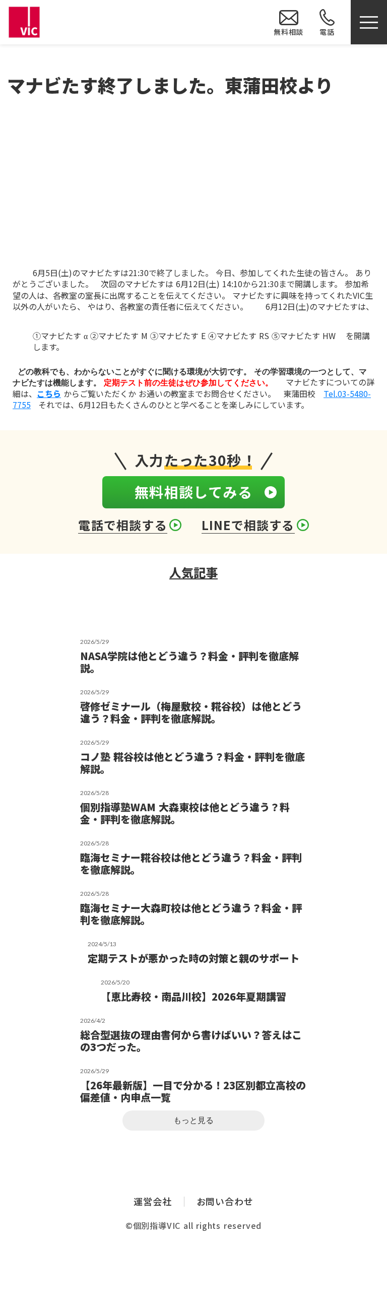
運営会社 (153, 1201)
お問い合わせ (225, 1201)
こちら (49, 393)
